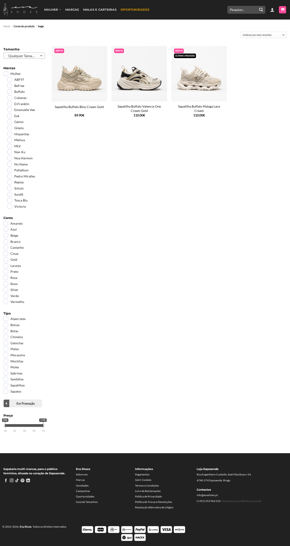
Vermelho (17, 302)
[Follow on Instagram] (11, 481)
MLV (17, 146)
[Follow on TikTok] (17, 481)
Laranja (15, 266)
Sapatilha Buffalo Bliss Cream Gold (79, 107)
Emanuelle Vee (24, 110)
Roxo (14, 284)
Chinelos (16, 337)
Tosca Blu (21, 200)
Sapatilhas (17, 385)
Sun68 (18, 194)
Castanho (17, 247)
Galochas (16, 343)
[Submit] (261, 10)
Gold (13, 259)
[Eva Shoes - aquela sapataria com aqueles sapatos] (20, 9)
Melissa (19, 140)
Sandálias (17, 379)
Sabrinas (16, 373)
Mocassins (17, 355)
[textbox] (23, 56)
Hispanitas (21, 134)
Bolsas (14, 325)
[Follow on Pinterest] (22, 481)
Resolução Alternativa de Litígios (154, 507)
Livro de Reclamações (148, 491)
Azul (13, 229)
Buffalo (19, 91)
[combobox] (24, 55)
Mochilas (16, 361)
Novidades (82, 485)
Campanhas (83, 491)
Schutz (19, 188)
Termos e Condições (147, 485)
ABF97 (19, 79)
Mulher (51, 9)
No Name (21, 164)
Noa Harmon (23, 158)
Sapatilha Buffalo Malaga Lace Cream (199, 108)
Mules (14, 367)
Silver (14, 290)
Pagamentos (142, 474)
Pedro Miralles (24, 176)
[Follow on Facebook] (6, 481)
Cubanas (20, 98)
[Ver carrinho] (282, 10)
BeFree (19, 86)
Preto (14, 271)
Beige (14, 235)
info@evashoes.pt (207, 495)
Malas (14, 349)
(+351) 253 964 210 (208, 501)
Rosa (13, 278)
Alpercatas (18, 319)
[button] (272, 10)
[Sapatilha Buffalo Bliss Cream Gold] (79, 74)
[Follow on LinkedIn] (28, 481)
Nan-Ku (19, 152)
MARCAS (72, 9)
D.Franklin (21, 104)
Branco (15, 241)
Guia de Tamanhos (87, 502)
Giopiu (19, 128)
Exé (16, 116)
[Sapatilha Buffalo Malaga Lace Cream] (199, 74)
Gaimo (19, 122)
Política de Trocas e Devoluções (153, 502)
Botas (14, 331)
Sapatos (15, 391)
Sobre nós (82, 474)
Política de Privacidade (148, 496)
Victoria (20, 206)
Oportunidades (135, 9)
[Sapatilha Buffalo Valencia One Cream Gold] (139, 74)
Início (6, 26)
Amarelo (16, 223)
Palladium (21, 170)
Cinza (14, 254)
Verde (14, 296)
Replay (19, 182)
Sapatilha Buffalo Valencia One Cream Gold (139, 108)
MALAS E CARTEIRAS (99, 9)
